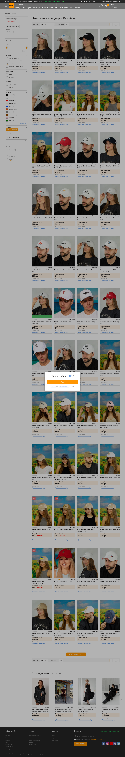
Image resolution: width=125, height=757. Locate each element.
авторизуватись (64, 387)
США (70, 376)
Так (62, 382)
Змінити (53, 387)
